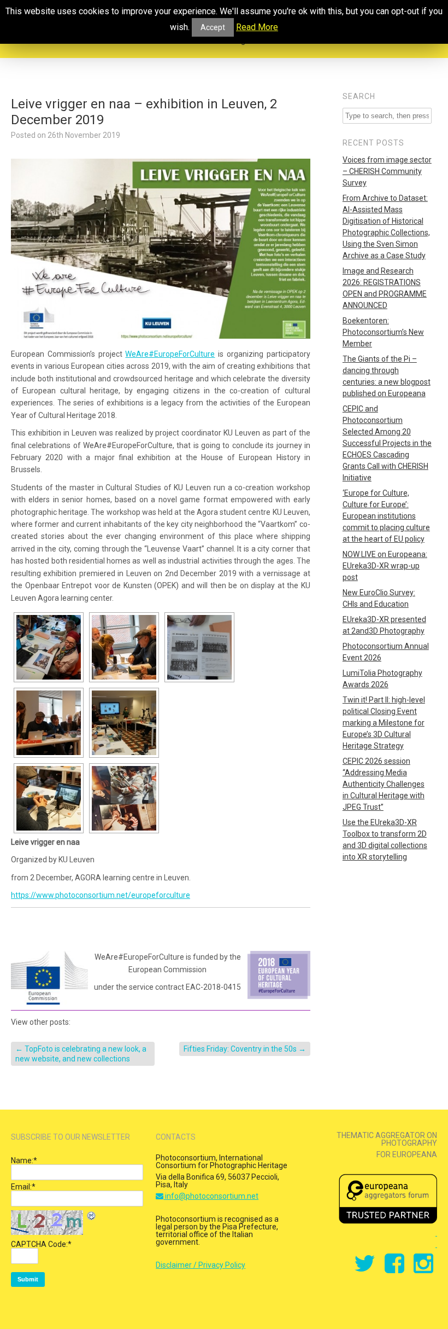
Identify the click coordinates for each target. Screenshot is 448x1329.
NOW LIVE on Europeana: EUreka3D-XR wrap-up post (385, 566)
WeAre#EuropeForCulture (170, 354)
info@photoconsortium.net (210, 1196)
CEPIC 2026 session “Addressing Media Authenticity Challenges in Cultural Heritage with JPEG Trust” (384, 784)
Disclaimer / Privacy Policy (200, 1265)
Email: (23, 1186)
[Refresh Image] (92, 1217)
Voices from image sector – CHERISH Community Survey (387, 171)
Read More (257, 27)
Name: (24, 1160)
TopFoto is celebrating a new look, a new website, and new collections (80, 1053)
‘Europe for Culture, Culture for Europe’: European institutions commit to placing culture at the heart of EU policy (386, 516)
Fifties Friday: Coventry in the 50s (245, 1048)
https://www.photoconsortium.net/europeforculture (100, 895)
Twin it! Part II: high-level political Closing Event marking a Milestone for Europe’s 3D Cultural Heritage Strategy (384, 722)
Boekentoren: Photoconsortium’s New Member (383, 332)
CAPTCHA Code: (41, 1244)
